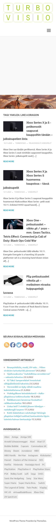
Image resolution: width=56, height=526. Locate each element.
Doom (16, 450)
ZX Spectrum (10, 496)
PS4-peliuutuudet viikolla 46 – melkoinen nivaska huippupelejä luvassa (26, 284)
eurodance (27, 450)
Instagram (33, 455)
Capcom (25, 446)
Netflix (7, 464)
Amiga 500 (26, 436)
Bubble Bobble (11, 446)
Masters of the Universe (25, 459)
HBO (36, 450)
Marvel (7, 459)
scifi (26, 473)
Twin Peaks (32, 487)
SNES (40, 473)
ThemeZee (41, 521)
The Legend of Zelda (14, 487)
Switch (41, 482)
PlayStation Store (41, 469)
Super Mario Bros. (27, 482)
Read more (8, 161)
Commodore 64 (38, 446)
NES (41, 459)
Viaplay (43, 487)
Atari (32, 441)
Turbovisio (20, 143)
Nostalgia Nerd (32, 464)
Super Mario (10, 482)
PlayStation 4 (24, 469)
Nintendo (18, 464)
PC (43, 464)
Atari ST (41, 441)
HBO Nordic (10, 455)
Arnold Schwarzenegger (16, 441)
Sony (28, 478)
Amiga (15, 436)
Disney (7, 450)
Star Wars (38, 478)
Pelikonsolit (35, 143)
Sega (33, 473)
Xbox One (38, 492)
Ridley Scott (16, 473)
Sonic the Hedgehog (14, 478)
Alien (6, 436)
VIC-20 (7, 492)
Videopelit (46, 143)
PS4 (6, 473)
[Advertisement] (28, 66)
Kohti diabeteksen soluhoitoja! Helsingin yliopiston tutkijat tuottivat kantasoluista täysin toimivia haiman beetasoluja (26, 416)
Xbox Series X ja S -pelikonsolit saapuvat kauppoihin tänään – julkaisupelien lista (28, 131)
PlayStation (9, 469)
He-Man (22, 455)
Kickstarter (45, 455)
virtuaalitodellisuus (22, 492)
